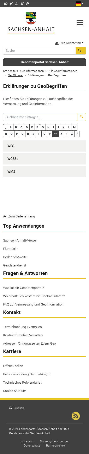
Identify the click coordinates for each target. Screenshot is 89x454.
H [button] (48, 127)
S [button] (33, 133)
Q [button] (23, 133)
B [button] (16, 127)
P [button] (17, 133)
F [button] (37, 127)
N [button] (6, 133)
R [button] (28, 133)
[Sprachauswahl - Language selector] (79, 3)
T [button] (39, 133)
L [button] (69, 127)
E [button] (32, 127)
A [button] (11, 127)
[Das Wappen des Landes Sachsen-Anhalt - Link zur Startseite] (33, 22)
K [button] (63, 127)
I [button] (53, 127)
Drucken (16, 408)
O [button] (12, 133)
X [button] (61, 133)
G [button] (43, 127)
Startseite (9, 70)
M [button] (74, 127)
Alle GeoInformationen (63, 70)
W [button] (55, 133)
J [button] (58, 127)
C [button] (21, 127)
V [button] (50, 133)
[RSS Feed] (76, 416)
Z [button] (72, 133)
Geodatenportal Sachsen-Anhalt (45, 62)
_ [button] (5, 127)
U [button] (44, 133)
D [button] (27, 127)
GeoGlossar (15, 75)
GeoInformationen (32, 70)
